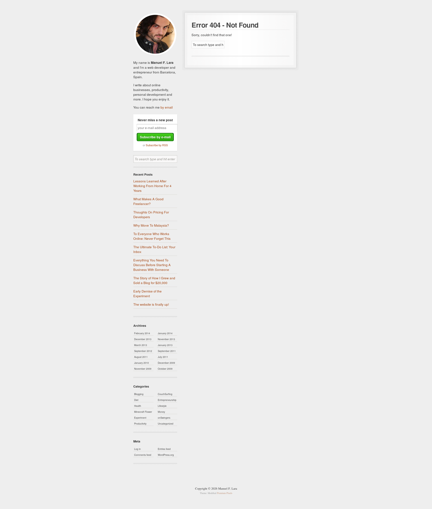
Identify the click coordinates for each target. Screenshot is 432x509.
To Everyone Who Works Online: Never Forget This (152, 236)
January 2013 (165, 345)
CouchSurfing (165, 394)
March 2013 (140, 345)
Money (161, 411)
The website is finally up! (151, 304)
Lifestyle (162, 406)
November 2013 (166, 339)
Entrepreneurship (167, 400)
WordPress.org (166, 454)
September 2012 (143, 351)
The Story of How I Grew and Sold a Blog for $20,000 (154, 280)
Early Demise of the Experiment (147, 293)
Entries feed (164, 449)
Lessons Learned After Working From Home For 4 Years (152, 186)
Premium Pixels (224, 493)
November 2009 (142, 368)
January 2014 (165, 333)
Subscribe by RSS (157, 145)
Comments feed (142, 454)
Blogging (138, 394)
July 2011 (163, 357)
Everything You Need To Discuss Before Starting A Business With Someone (152, 265)
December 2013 (142, 339)
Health (137, 406)
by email (166, 107)
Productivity (140, 423)
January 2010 (141, 362)
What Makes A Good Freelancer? (148, 201)
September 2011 (167, 351)
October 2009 (165, 368)
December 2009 (166, 362)
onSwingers (164, 417)
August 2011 (141, 357)
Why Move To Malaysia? (151, 225)
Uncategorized (165, 423)
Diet (136, 400)
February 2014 (142, 333)
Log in (137, 449)
